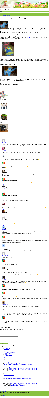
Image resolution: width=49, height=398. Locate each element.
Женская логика (5, 13)
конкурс (8, 388)
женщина (4, 389)
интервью (3, 388)
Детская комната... (7, 20)
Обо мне (3, 14)
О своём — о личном (7, 353)
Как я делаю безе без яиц (8, 362)
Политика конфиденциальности (7, 15)
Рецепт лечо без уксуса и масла (9, 375)
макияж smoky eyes (29, 37)
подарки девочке (29, 388)
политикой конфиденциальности (27, 345)
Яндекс (19, 388)
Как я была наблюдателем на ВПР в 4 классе (17, 385)
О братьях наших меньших (10, 352)
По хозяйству (6, 354)
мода (5, 388)
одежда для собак (25, 388)
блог (36, 388)
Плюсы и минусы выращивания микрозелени (11, 361)
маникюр (21, 388)
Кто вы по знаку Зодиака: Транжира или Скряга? (12, 363)
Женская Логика (3, 391)
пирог (7, 389)
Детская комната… (7, 350)
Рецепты (5, 356)
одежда (14, 388)
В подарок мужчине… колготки (16, 370)
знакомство (17, 388)
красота (11, 388)
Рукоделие (6, 357)
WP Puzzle (4, 395)
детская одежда (33, 388)
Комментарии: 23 (12, 20)
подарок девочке (16, 31)
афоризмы (9, 389)
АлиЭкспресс (39, 388)
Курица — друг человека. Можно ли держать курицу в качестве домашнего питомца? (23, 368)
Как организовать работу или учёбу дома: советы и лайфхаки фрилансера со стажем (18, 364)
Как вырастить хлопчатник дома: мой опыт (16, 367)
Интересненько (6, 351)
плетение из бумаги (44, 388)
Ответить (3, 146)
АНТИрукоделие (7, 348)
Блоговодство (6, 349)
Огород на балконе (9, 355)
